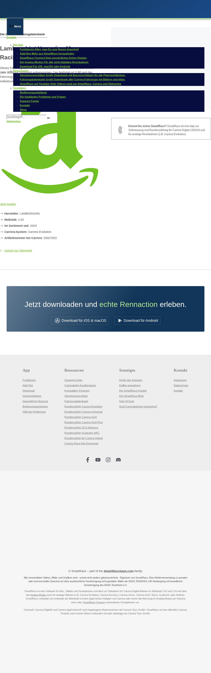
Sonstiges (19, 88)
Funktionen (29, 380)
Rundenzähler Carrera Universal (83, 411)
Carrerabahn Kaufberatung (80, 385)
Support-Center (73, 380)
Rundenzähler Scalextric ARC (82, 433)
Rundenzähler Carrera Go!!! (80, 417)
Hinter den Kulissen (130, 380)
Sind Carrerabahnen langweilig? (138, 406)
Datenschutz (181, 385)
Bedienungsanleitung (35, 406)
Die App (18, 45)
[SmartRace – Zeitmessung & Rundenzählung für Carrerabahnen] (49, 15)
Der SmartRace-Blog (131, 396)
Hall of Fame (126, 401)
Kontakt (178, 390)
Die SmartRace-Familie (133, 390)
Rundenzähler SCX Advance (81, 427)
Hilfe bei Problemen (34, 411)
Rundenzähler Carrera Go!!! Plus (83, 422)
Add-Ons (28, 385)
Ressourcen (21, 70)
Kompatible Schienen (77, 390)
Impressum (180, 380)
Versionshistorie (32, 396)
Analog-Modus (38, 595)
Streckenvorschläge (76, 396)
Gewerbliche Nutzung (35, 401)
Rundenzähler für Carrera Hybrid (83, 438)
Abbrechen (14, 121)
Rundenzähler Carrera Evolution (83, 406)
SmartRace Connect (94, 602)
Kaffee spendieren (130, 385)
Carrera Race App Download (81, 443)
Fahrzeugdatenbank (76, 401)
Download (29, 390)
